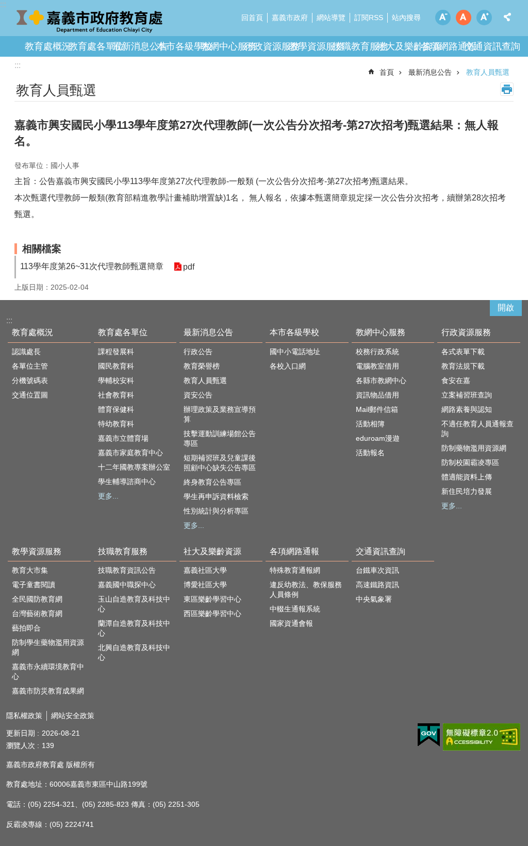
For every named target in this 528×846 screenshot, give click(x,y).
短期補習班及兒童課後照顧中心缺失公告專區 (220, 463)
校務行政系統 (377, 351)
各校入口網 (288, 366)
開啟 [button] (506, 307)
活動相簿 (370, 424)
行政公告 (198, 351)
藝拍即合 (26, 628)
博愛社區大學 (205, 584)
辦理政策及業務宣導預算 (220, 414)
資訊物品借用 (377, 395)
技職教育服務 (360, 46)
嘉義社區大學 (205, 570)
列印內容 (507, 89)
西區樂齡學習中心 (212, 613)
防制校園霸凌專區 (470, 462)
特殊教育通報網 (295, 570)
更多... (108, 496)
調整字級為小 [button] (443, 17)
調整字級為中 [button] (463, 17)
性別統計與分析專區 (216, 511)
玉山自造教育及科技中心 (134, 604)
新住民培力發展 (466, 491)
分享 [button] (507, 17)
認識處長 (26, 351)
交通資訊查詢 (492, 46)
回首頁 (252, 17)
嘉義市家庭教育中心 (130, 453)
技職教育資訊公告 (127, 570)
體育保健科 (116, 409)
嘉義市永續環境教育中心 (48, 671)
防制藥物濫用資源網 (473, 448)
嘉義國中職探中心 (127, 584)
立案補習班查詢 (466, 395)
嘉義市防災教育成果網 (48, 691)
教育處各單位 (96, 46)
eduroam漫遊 (378, 438)
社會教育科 (116, 395)
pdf (188, 266)
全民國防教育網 (37, 599)
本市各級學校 (184, 46)
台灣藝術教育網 (37, 613)
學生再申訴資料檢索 (216, 496)
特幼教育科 (116, 424)
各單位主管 (30, 366)
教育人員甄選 (487, 72)
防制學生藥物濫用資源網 (48, 647)
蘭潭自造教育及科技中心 (134, 628)
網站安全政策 (72, 715)
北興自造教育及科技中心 (134, 652)
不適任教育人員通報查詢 (477, 429)
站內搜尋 (406, 17)
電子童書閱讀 (33, 584)
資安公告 (198, 395)
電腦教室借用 (377, 366)
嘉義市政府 (290, 17)
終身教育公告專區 (212, 482)
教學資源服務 (316, 46)
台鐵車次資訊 (377, 570)
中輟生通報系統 (295, 609)
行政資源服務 (272, 46)
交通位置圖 (30, 395)
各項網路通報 (448, 46)
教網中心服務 (228, 46)
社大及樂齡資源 (408, 46)
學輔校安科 (116, 380)
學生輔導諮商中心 (127, 481)
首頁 (387, 72)
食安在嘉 (455, 380)
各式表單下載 (463, 351)
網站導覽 (331, 17)
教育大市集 (30, 570)
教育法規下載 (463, 366)
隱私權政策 (24, 715)
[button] (429, 735)
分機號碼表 (30, 380)
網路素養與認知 (466, 409)
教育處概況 (48, 46)
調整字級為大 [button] (484, 17)
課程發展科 (116, 351)
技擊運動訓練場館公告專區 (220, 438)
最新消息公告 (140, 46)
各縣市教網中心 (381, 380)
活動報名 (370, 453)
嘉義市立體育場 (123, 438)
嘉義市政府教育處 (90, 20)
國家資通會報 (291, 623)
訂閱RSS (368, 17)
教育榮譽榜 (202, 366)
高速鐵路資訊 (377, 584)
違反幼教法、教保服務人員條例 (306, 589)
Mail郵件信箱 (377, 409)
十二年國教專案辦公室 (134, 467)
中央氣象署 (374, 599)
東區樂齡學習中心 (212, 599)
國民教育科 (116, 366)
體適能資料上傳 (466, 477)
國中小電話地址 (295, 351)
